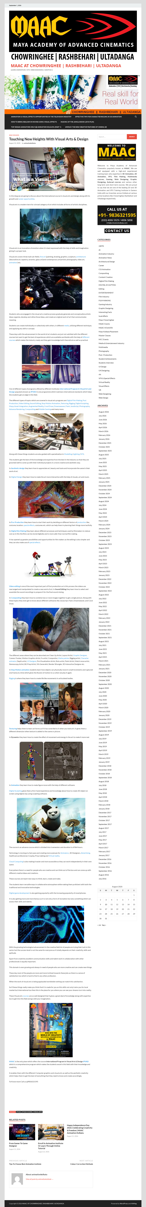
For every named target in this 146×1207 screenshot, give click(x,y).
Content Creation (106, 277)
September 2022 (105, 591)
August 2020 (104, 688)
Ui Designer (31, 661)
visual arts (37, 1112)
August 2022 (104, 595)
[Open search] (135, 116)
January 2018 (104, 809)
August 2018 (104, 781)
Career (101, 265)
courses (26, 996)
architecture (81, 257)
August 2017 (104, 828)
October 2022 (104, 587)
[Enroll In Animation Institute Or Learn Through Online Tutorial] (51, 1133)
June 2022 (103, 602)
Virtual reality (54, 856)
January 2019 (104, 762)
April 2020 (103, 703)
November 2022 (105, 583)
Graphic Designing (106, 308)
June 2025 (103, 462)
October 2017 (104, 820)
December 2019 (105, 719)
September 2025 (105, 451)
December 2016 (105, 859)
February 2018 (104, 805)
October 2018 (104, 774)
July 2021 (102, 645)
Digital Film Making (74, 400)
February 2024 (104, 525)
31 (106, 918)
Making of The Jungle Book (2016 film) (77, 122)
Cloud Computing (16, 861)
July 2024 (102, 505)
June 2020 (103, 696)
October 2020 (104, 680)
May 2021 (103, 653)
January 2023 (104, 575)
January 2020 (104, 715)
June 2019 (103, 742)
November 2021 (105, 630)
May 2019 (103, 746)
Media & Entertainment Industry (111, 343)
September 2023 (105, 544)
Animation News (105, 258)
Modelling (68, 454)
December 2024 (105, 486)
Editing (101, 289)
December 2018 (105, 766)
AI (99, 250)
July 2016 (102, 879)
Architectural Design (107, 261)
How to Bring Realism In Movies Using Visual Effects (34, 122)
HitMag (134, 1203)
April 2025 (103, 470)
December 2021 (105, 626)
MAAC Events (104, 324)
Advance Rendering (16, 409)
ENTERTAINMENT (106, 293)
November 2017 (105, 816)
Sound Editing (35, 403)
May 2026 (103, 423)
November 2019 (105, 723)
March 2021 (103, 661)
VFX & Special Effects (107, 378)
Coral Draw (48, 406)
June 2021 (103, 649)
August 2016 (104, 875)
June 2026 (103, 419)
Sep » (104, 925)
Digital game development (19, 893)
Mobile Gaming (45, 409)
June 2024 (103, 509)
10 (106, 904)
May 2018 (103, 793)
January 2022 (104, 622)
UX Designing (104, 370)
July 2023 (102, 552)
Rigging (72, 403)
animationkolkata (30, 143)
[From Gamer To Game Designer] (22, 1133)
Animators (65, 853)
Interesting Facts (105, 312)
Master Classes (105, 335)
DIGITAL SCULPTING (107, 285)
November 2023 (105, 536)
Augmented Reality (36, 406)
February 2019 (104, 758)
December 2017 (105, 812)
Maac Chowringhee (106, 320)
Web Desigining (105, 394)
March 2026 (103, 431)
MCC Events (104, 339)
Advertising (85, 853)
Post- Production (105, 355)
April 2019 (103, 750)
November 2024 (105, 489)
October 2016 (104, 867)
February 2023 (104, 571)
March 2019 (103, 754)
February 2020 (104, 711)
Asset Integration (21, 406)
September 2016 (105, 871)
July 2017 (102, 832)
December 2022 (105, 579)
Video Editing (24, 403)
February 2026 (104, 435)
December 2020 (105, 672)
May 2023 (103, 560)
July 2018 (102, 785)
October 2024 (104, 493)
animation (13, 262)
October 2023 (104, 540)
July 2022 (102, 598)
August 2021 (104, 641)
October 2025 (104, 447)
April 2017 (103, 844)
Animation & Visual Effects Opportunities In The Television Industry (41, 117)
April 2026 (103, 427)
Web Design (103, 398)
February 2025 (104, 478)
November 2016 (105, 863)
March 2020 (103, 707)
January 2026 (104, 439)
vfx (100, 374)
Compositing (30, 409)
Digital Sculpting (82, 403)
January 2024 (104, 528)
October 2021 (104, 633)
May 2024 (103, 513)
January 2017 (104, 855)
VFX (82, 454)
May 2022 (103, 606)
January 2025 (104, 482)
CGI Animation (105, 269)
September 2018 (105, 777)
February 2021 (104, 665)
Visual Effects (104, 386)
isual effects (103, 316)
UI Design (102, 366)
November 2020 (105, 676)
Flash (68, 406)
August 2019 (104, 735)
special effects (29, 525)
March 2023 (103, 567)
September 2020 (105, 684)
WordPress (124, 1203)
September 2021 (105, 637)
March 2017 (103, 847)
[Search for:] (117, 136)
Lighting (76, 454)
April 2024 (103, 517)
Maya (11, 406)
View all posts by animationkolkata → (39, 1179)
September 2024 (105, 497)
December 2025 (105, 443)
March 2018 (103, 801)
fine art (43, 257)
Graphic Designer (80, 655)
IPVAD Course (27, 1112)
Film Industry (104, 296)
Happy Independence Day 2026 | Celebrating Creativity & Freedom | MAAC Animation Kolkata (79, 1129)
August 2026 (104, 412)
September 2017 (105, 824)
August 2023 (104, 548)
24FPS (101, 246)
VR (100, 390)
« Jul (99, 925)
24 (106, 914)
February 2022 (104, 618)
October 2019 (104, 727)
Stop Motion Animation (51, 403)
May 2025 (103, 466)
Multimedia (103, 347)
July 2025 (102, 458)
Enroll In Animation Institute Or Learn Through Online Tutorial (50, 1146)
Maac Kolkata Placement (108, 331)
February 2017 (104, 851)
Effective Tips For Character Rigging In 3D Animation (98, 117)
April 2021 (103, 657)
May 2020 (103, 700)
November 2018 (105, 770)
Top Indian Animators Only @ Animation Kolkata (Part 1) (36, 127)
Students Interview (106, 363)
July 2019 (102, 738)
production (81, 522)
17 (106, 909)
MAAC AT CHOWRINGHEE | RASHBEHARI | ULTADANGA (66, 65)
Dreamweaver (59, 406)
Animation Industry (106, 254)
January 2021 (104, 668)
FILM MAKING (105, 300)
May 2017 (103, 840)
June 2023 (103, 556)
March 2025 (103, 474)
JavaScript (74, 406)
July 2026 (102, 416)
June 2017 (103, 836)
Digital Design (16, 477)
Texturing (64, 403)
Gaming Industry (105, 304)
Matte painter (63, 658)
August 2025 (104, 454)
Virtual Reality (104, 382)
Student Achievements (107, 359)
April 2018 (103, 797)
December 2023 (105, 532)
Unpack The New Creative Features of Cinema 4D (86, 127)
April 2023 (103, 563)
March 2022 (103, 614)
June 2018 (103, 789)
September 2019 (105, 731)
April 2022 (103, 610)
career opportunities (26, 199)
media (66, 325)
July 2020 (102, 692)
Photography (84, 406)
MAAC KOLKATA (14, 135)
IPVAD (19, 1112)
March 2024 (103, 521)
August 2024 (104, 501)
